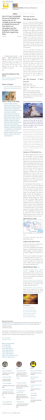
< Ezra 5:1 (4, 36)
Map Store (33, 398)
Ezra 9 (16, 88)
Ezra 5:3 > (19, 36)
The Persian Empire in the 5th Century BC (32, 287)
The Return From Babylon (28, 307)
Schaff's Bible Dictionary (7, 351)
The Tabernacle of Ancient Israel (20, 391)
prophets (14, 61)
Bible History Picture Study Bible (25, 324)
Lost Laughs (33, 393)
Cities (3, 397)
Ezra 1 (5, 86)
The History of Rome (21, 383)
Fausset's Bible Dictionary (8, 353)
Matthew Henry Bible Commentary (10, 355)
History (32, 368)
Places (18, 378)
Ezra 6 (6, 88)
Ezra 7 (9, 88)
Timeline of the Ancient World (29, 313)
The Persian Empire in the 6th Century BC (32, 280)
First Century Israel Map (8, 389)
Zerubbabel (15, 56)
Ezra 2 (9, 86)
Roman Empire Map (21, 370)
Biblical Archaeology (7, 370)
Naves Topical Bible (6, 346)
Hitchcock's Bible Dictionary (8, 357)
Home (3, 368)
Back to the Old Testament (29, 315)
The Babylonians (20, 401)
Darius (20, 64)
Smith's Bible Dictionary (7, 348)
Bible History (8, 412)
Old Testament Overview (36, 370)
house (19, 57)
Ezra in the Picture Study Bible (29, 311)
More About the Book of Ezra (29, 310)
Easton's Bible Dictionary (8, 350)
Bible (17, 368)
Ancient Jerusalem (6, 377)
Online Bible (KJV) (6, 345)
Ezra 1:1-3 (25, 22)
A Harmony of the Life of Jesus (36, 386)
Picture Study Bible (6, 383)
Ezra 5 (20, 86)
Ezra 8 (13, 88)
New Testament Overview (34, 377)
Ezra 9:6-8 (25, 49)
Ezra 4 (16, 86)
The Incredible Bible (7, 402)
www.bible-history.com (7, 324)
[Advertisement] (12, 45)
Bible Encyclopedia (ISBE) (8, 343)
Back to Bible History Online (29, 316)
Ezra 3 (12, 86)
